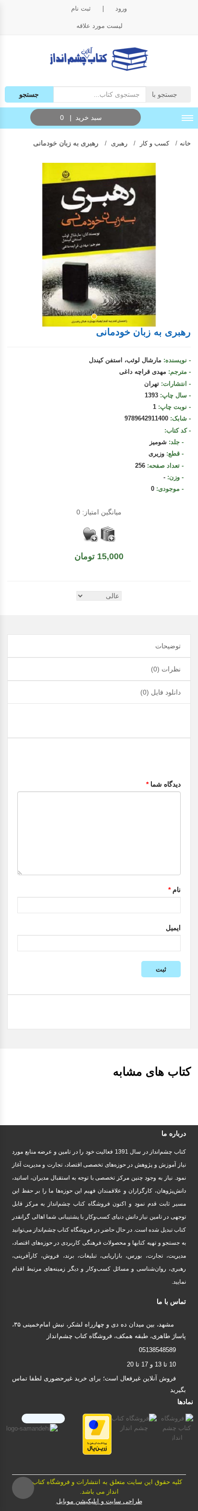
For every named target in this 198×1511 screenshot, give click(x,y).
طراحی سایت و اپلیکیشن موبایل (99, 1501)
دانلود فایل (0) (160, 692)
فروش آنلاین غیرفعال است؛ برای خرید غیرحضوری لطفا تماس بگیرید (99, 1384)
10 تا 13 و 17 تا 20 (151, 1364)
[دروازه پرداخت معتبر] (97, 1433)
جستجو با (165, 94)
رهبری (118, 143)
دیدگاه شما (163, 784)
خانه (185, 143)
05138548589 (157, 1349)
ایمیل (173, 928)
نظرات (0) (166, 669)
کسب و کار (153, 143)
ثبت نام (81, 8)
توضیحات (168, 646)
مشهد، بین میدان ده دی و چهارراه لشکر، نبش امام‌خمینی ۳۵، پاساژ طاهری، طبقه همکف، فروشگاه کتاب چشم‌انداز (99, 1330)
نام (174, 889)
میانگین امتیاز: (99, 512)
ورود (121, 8)
